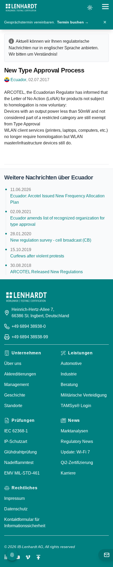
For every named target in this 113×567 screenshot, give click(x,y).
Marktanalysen (74, 431)
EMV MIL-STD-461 (22, 473)
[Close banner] (105, 22)
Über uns (12, 363)
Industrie (69, 374)
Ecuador (18, 79)
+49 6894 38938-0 (29, 326)
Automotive (71, 363)
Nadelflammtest (18, 462)
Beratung (69, 384)
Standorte (13, 405)
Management (16, 384)
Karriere (68, 473)
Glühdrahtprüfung (20, 452)
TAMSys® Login (76, 405)
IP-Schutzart (15, 441)
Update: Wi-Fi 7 (75, 452)
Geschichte (14, 395)
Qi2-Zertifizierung (77, 462)
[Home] (21, 8)
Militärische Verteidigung (84, 395)
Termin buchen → (73, 22)
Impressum (14, 498)
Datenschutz (16, 509)
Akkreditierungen (20, 374)
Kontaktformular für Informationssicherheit (24, 522)
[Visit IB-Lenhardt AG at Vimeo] (27, 557)
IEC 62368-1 (16, 431)
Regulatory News (77, 441)
